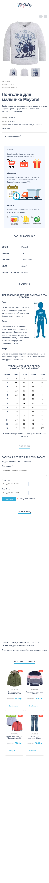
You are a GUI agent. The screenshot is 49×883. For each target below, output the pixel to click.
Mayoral (11, 118)
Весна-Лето (7, 84)
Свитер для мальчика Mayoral (34, 693)
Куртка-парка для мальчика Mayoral (14, 693)
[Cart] (44, 5)
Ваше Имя (6, 480)
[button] (4, 5)
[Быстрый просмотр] (10, 702)
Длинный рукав (25, 125)
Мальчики (6, 81)
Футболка (6, 128)
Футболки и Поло (9, 87)
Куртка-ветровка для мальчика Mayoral (14, 737)
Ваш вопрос (7, 466)
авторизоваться (40, 650)
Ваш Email (6, 489)
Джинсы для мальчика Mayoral (35, 737)
